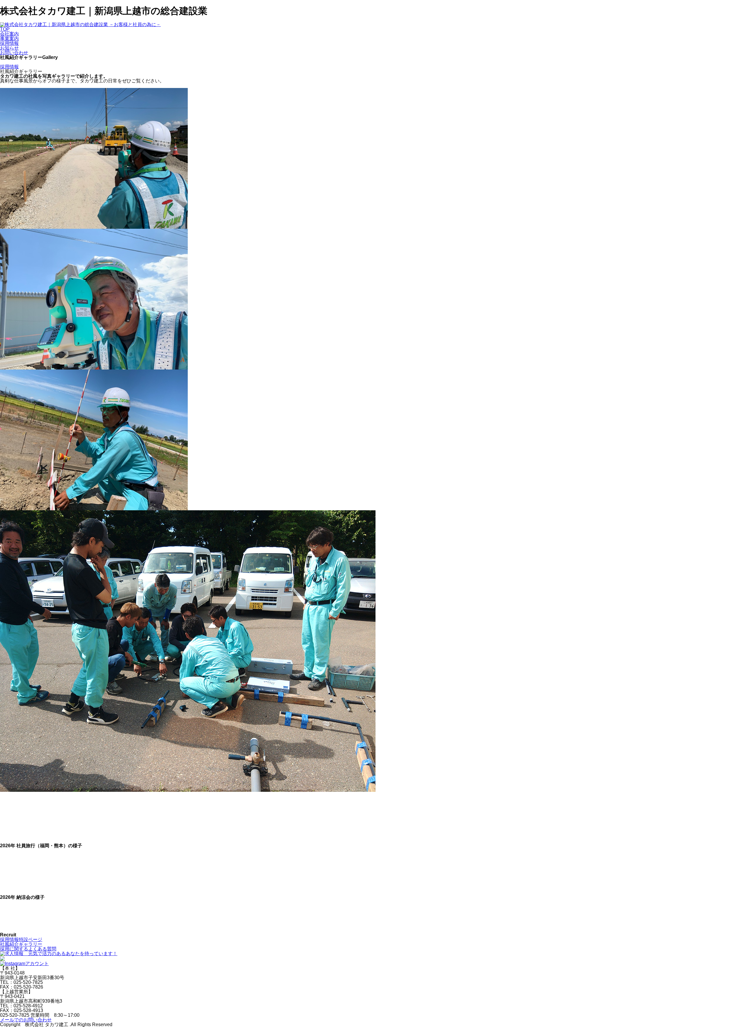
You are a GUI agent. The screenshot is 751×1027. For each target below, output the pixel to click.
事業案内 (9, 38)
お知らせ (9, 47)
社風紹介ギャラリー (21, 944)
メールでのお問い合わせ (26, 1019)
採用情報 (9, 43)
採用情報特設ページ (21, 939)
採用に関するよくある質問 (28, 948)
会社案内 (9, 33)
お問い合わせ (14, 52)
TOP (5, 29)
